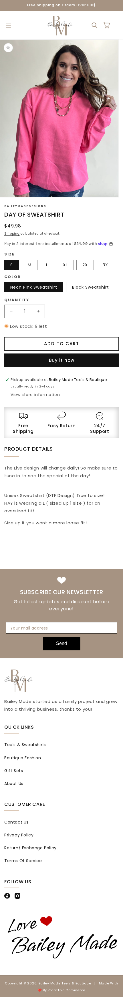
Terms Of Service (23, 861)
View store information (35, 394)
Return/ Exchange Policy (30, 848)
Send (61, 643)
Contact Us (16, 822)
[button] (8, 25)
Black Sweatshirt (90, 287)
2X (85, 265)
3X (105, 265)
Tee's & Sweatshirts (25, 745)
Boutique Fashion (22, 758)
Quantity (16, 300)
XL (65, 265)
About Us (13, 783)
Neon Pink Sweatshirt (33, 287)
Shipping (12, 233)
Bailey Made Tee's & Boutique (65, 983)
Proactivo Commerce (66, 990)
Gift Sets (13, 771)
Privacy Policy (18, 835)
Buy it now (61, 360)
